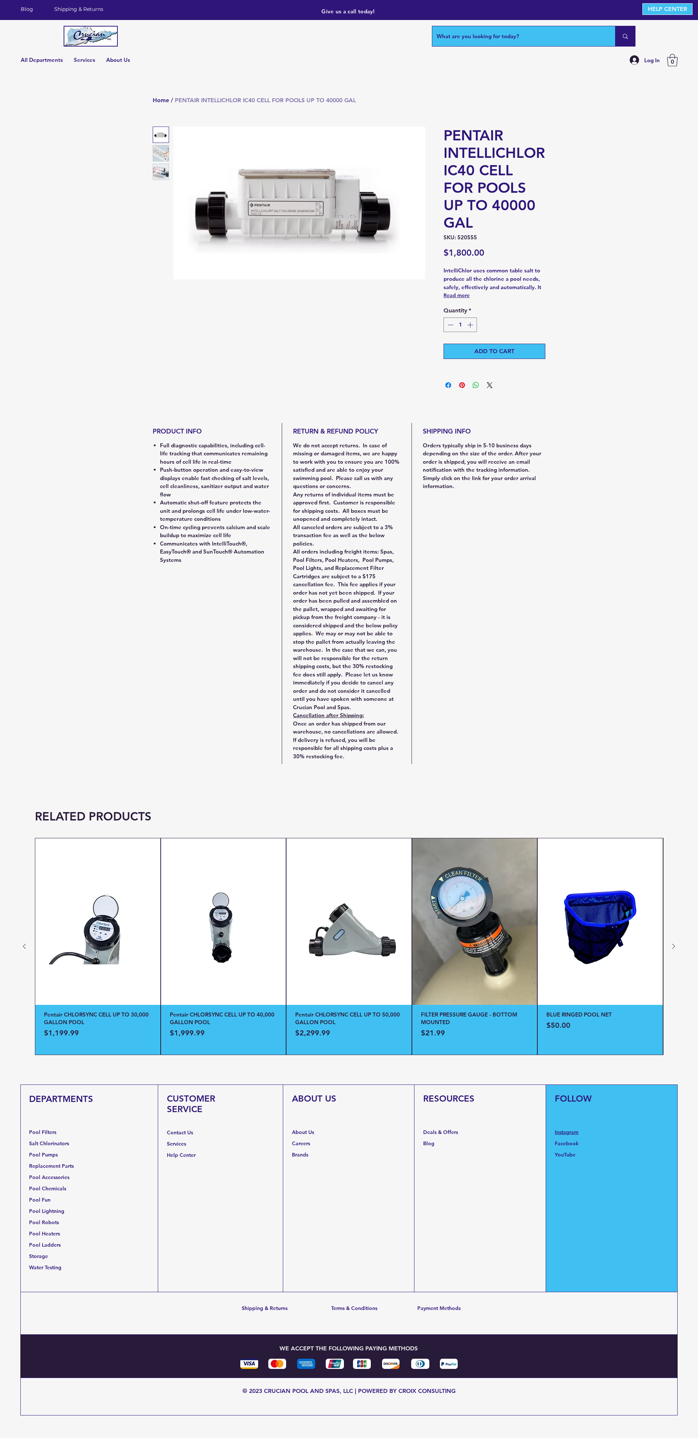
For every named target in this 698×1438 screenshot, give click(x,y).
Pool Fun (40, 1200)
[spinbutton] (460, 325)
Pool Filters (42, 1132)
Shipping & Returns (265, 1308)
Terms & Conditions (354, 1308)
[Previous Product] (24, 946)
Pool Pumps (43, 1154)
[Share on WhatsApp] (476, 385)
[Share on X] (489, 385)
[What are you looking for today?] (625, 36)
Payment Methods (439, 1308)
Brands (300, 1154)
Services (176, 1144)
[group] (349, 946)
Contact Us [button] (180, 1132)
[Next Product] (673, 946)
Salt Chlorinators (49, 1143)
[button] (672, 60)
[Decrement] (450, 325)
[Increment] (471, 325)
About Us (303, 1132)
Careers (301, 1143)
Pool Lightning (46, 1211)
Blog (428, 1143)
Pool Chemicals (47, 1188)
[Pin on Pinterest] (462, 385)
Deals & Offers (441, 1132)
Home (161, 100)
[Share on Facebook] (448, 385)
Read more (457, 295)
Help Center (182, 1155)
